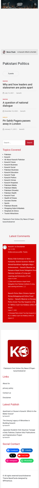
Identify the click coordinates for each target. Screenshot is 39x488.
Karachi (5, 117)
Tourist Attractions (11, 213)
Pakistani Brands (10, 206)
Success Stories (10, 201)
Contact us (7, 393)
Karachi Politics (10, 178)
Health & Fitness (10, 198)
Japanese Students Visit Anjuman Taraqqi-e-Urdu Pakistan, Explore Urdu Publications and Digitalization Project (19, 432)
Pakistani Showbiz (11, 190)
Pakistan (5, 81)
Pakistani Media (10, 185)
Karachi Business (11, 165)
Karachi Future (9, 162)
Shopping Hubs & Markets (14, 208)
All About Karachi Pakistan (14, 160)
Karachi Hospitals (11, 183)
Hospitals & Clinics (11, 211)
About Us (6, 383)
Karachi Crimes (10, 180)
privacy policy (8, 388)
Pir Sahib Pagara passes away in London (16, 122)
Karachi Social (9, 167)
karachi (18, 93)
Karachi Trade (9, 175)
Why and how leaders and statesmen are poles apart (18, 86)
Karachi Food (9, 195)
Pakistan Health (10, 193)
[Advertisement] (19, 29)
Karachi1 (11, 247)
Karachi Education (11, 172)
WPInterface (7, 481)
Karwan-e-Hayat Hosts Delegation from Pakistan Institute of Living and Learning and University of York (22, 273)
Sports (6, 203)
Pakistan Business (11, 170)
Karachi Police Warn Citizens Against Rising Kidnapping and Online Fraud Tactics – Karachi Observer (21, 296)
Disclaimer (21, 247)
